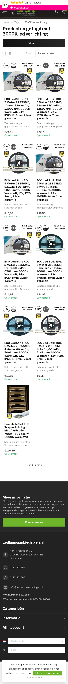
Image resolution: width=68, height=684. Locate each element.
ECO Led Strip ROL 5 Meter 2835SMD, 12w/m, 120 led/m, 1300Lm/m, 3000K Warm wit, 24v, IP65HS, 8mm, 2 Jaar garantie (17, 109)
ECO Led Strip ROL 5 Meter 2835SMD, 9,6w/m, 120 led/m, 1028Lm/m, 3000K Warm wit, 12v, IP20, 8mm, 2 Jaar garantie (17, 190)
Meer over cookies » (34, 677)
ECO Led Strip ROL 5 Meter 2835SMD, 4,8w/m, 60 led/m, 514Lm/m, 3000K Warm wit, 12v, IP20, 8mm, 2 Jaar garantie (50, 352)
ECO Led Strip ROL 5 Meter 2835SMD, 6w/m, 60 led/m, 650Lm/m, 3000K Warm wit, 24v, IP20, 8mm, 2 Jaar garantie (17, 271)
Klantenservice (34, 522)
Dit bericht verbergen (47, 673)
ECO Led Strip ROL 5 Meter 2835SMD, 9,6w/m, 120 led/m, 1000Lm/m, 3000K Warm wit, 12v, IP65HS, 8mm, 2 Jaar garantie (50, 271)
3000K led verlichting (36, 22)
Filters (32, 43)
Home (6, 22)
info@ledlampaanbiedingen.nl (26, 587)
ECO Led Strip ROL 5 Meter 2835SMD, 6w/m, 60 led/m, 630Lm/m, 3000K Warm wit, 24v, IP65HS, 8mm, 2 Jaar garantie (50, 190)
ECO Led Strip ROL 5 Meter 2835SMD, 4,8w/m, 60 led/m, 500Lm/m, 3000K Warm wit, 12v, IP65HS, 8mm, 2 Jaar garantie (17, 352)
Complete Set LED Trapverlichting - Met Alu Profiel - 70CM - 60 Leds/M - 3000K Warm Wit (17, 431)
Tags (16, 22)
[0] (63, 11)
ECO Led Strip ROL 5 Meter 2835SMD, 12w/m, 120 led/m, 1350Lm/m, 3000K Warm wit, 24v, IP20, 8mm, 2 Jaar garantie (49, 109)
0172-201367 (17, 567)
